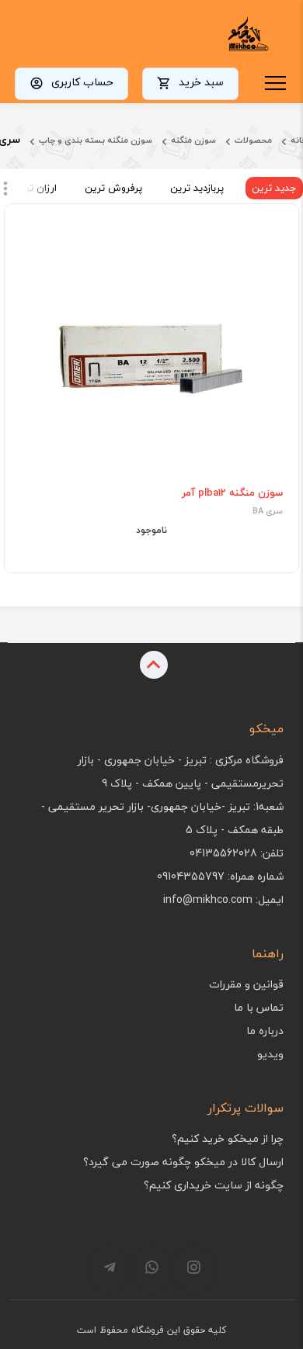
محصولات (253, 140)
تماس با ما (259, 1007)
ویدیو (270, 1054)
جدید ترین (274, 187)
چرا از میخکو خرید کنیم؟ (228, 1138)
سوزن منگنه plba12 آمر (232, 492)
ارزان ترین (35, 187)
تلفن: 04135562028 (237, 853)
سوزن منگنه (193, 140)
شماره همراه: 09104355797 (220, 876)
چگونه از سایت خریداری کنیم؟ (214, 1185)
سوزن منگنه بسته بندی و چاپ (95, 140)
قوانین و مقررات (246, 984)
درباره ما (265, 1030)
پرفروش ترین (113, 187)
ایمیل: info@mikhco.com (223, 899)
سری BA (267, 511)
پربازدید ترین (197, 187)
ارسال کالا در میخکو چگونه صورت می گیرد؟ (183, 1161)
